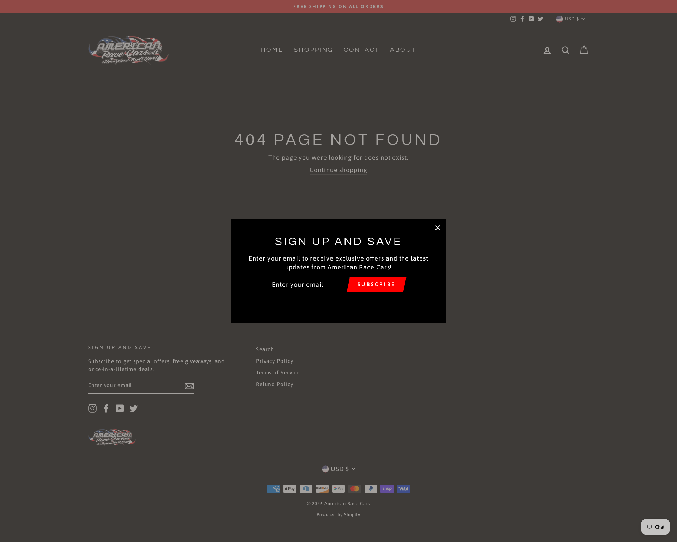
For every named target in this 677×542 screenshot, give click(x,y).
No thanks (338, 302)
